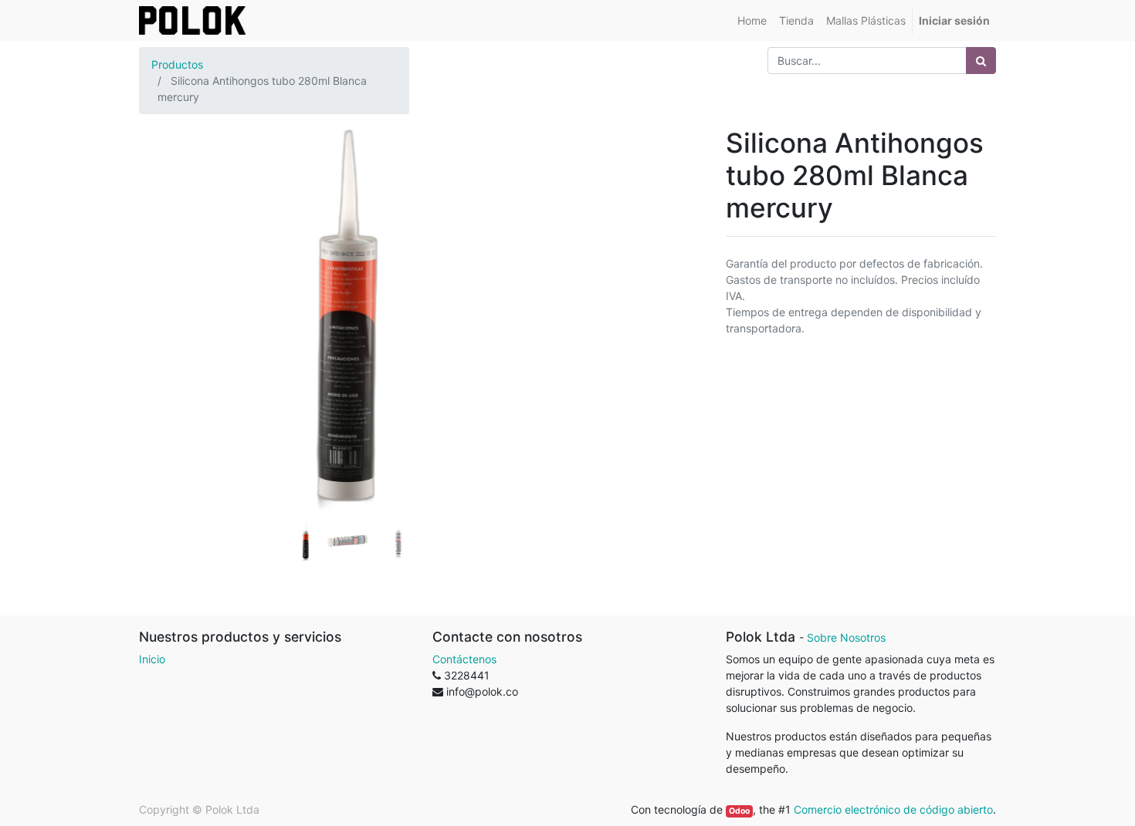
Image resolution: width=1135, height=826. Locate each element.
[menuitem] (752, 20)
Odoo (739, 811)
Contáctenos (464, 659)
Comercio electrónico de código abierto (893, 809)
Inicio (152, 659)
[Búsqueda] (981, 60)
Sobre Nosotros (846, 637)
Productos (177, 64)
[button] (170, 280)
